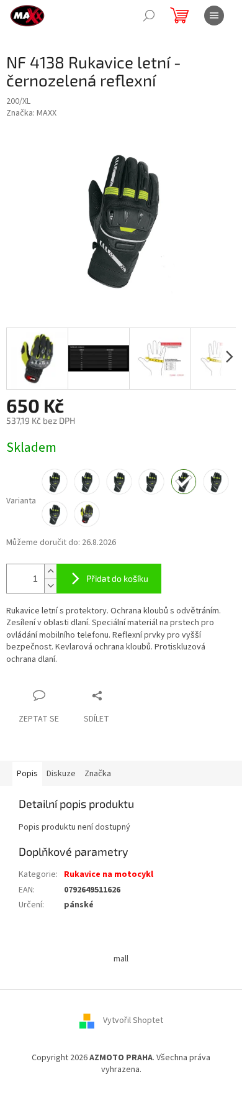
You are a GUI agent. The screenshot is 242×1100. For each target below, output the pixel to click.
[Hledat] (149, 15)
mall (121, 959)
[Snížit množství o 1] (50, 586)
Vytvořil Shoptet (133, 1020)
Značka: (31, 113)
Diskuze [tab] (61, 774)
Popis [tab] (27, 774)
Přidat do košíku (117, 578)
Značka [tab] (97, 774)
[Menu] (214, 15)
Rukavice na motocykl (108, 874)
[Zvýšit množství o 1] (50, 571)
